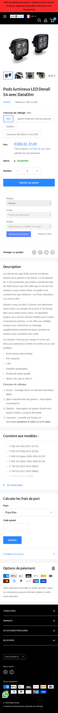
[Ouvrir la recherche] (39, 20)
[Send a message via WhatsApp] (5, 695)
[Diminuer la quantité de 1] (17, 170)
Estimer (12, 540)
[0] (52, 20)
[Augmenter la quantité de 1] (37, 170)
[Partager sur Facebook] (34, 252)
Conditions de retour (13, 554)
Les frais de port (37, 148)
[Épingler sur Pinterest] (40, 252)
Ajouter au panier (29, 182)
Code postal (9, 520)
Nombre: (7, 171)
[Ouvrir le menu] (4, 16)
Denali (7, 102)
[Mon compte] (45, 20)
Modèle (9, 222)
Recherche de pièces (19, 234)
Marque (9, 198)
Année (9, 210)
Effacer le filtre (45, 234)
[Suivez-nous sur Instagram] (5, 672)
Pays (6, 505)
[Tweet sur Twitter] (46, 252)
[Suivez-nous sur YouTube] (11, 672)
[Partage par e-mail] (52, 252)
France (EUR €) (12, 657)
